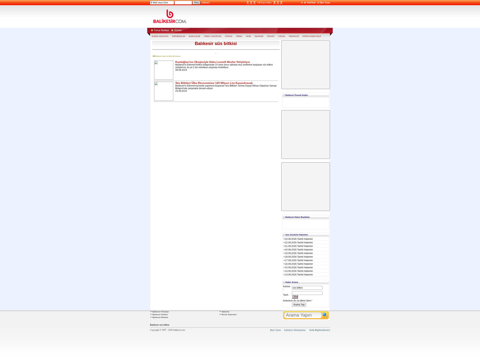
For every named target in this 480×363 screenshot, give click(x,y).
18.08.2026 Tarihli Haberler (299, 257)
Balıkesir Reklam (160, 317)
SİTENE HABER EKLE (311, 36)
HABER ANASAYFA (160, 36)
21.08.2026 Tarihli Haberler (299, 246)
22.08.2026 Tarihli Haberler (299, 242)
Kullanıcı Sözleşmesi (294, 330)
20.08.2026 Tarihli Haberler (299, 249)
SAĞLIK (281, 36)
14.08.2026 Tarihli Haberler (299, 271)
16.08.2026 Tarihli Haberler (299, 264)
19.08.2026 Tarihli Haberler (299, 253)
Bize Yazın (325, 2)
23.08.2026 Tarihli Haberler (299, 239)
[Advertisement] (275, 16)
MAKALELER (194, 36)
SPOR (248, 36)
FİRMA (239, 36)
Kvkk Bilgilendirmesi (319, 330)
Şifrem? (206, 2)
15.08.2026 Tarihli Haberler (299, 267)
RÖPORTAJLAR (178, 36)
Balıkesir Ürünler (160, 314)
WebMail (311, 2)
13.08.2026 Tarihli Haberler (299, 274)
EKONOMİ (259, 36)
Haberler (226, 312)
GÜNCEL (228, 36)
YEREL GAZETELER (212, 36)
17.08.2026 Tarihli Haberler (299, 260)
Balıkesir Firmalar (160, 312)
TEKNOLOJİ (294, 36)
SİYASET (270, 36)
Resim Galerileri (229, 314)
